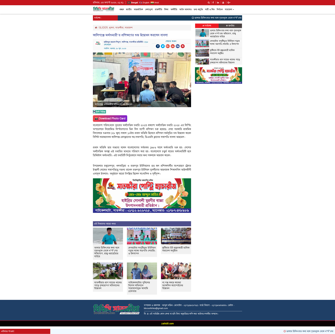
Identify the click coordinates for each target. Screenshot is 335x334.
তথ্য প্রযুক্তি (198, 9)
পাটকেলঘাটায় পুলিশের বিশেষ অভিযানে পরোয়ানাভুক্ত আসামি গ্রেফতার (139, 287)
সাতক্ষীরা (119, 27)
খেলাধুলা (149, 9)
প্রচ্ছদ (121, 9)
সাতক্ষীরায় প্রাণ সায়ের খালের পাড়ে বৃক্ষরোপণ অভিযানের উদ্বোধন (108, 285)
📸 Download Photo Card (110, 118)
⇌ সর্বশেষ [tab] (207, 25)
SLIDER (103, 27)
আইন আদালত (185, 9)
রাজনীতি (158, 9)
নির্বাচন (220, 9)
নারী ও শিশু (210, 9)
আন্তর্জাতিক (138, 9)
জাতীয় (129, 9)
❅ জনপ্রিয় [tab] (230, 25)
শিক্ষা (166, 9)
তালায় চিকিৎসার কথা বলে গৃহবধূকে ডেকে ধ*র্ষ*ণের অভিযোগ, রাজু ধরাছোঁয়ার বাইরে (220, 17)
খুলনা (111, 27)
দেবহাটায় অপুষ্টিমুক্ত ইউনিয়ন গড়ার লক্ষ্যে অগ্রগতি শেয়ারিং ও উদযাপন (142, 250)
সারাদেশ (229, 9)
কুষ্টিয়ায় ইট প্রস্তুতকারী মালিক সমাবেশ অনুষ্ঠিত (175, 249)
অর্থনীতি (174, 9)
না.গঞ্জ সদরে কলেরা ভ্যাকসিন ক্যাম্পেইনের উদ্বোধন (172, 285)
